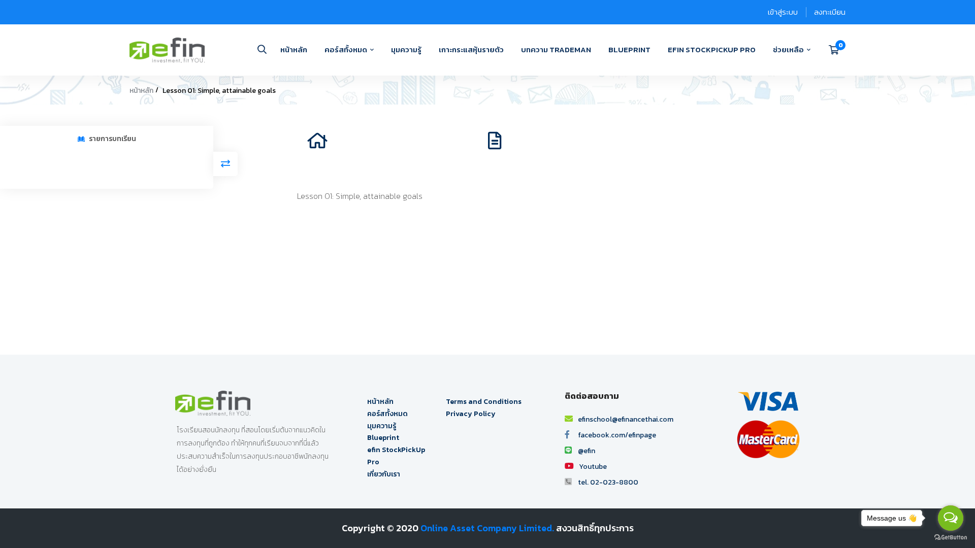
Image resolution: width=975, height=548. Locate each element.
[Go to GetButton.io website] (950, 537)
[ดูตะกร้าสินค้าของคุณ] (837, 49)
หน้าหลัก (141, 90)
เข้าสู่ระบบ (783, 12)
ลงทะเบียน (830, 12)
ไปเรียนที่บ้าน (357, 143)
